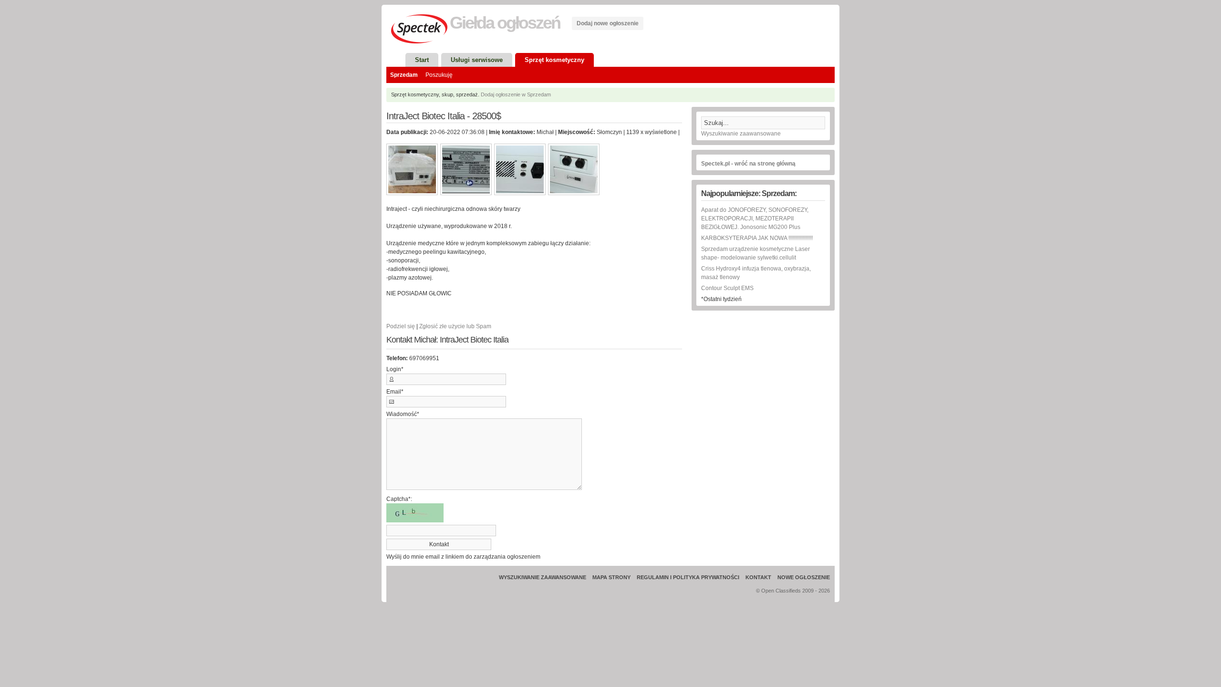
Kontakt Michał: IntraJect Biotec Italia (447, 339)
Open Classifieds (781, 590)
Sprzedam (404, 75)
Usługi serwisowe (477, 59)
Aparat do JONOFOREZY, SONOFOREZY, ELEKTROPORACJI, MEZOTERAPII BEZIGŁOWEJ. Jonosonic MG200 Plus (754, 218)
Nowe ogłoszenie (803, 577)
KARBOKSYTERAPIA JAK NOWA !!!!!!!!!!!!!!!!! (757, 238)
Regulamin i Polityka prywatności (688, 577)
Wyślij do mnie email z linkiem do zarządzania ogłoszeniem (463, 556)
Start (422, 59)
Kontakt (758, 577)
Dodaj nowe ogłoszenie (608, 23)
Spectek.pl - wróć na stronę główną (748, 163)
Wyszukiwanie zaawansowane (741, 133)
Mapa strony (611, 577)
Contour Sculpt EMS (727, 288)
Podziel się (400, 326)
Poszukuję (439, 75)
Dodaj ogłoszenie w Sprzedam (516, 94)
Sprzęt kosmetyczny (554, 59)
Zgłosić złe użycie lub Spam (455, 326)
